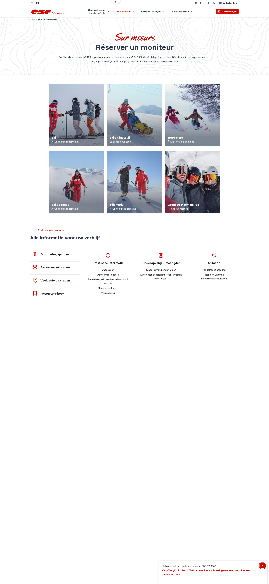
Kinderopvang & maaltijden (161, 263)
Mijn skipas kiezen (108, 288)
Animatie (214, 263)
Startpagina (36, 19)
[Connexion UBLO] (3, 582)
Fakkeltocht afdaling (214, 269)
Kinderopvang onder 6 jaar (161, 269)
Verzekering (108, 292)
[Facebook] (32, 3)
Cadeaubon (108, 269)
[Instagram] (37, 3)
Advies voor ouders (108, 274)
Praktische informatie (108, 263)
